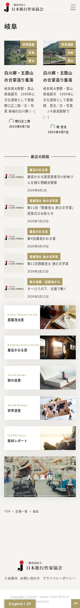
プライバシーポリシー (59, 578)
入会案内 (11, 578)
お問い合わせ (30, 578)
